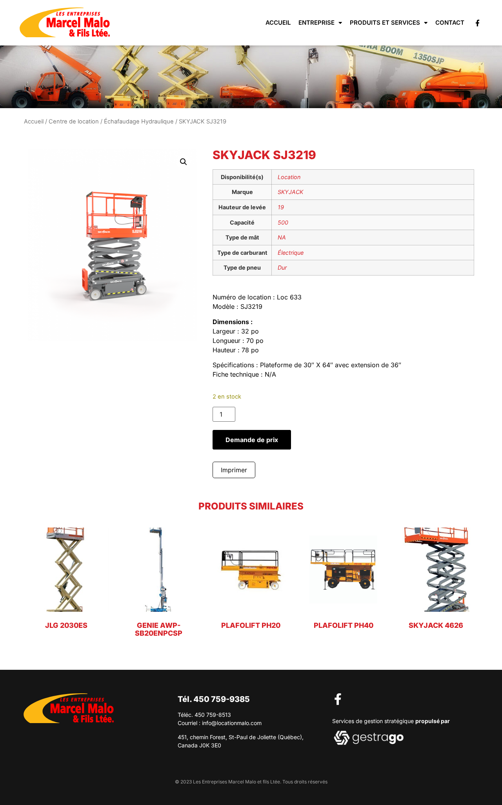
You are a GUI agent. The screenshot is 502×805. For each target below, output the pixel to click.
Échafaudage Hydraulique (139, 121)
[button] (183, 162)
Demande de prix (252, 440)
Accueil (278, 22)
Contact (449, 22)
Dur (282, 267)
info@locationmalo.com (232, 723)
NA (282, 237)
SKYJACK (290, 192)
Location (289, 177)
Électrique (291, 252)
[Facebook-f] (477, 23)
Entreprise (316, 22)
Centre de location (74, 121)
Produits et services (385, 22)
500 (283, 222)
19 (281, 207)
